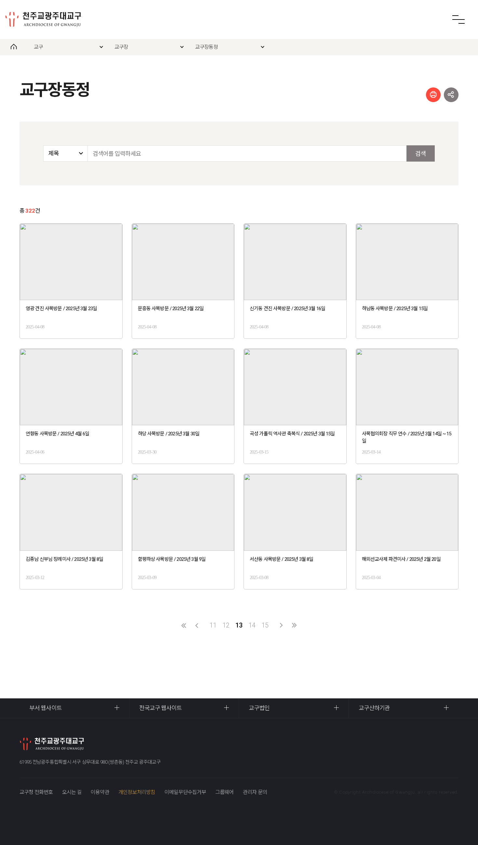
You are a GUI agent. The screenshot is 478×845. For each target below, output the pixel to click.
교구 (38, 47)
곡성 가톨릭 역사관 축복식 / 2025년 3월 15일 (292, 434)
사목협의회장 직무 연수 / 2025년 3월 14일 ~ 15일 (406, 437)
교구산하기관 (374, 708)
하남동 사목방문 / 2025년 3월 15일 (395, 308)
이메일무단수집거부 (185, 792)
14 (252, 625)
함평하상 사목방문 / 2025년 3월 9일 (172, 559)
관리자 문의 (255, 792)
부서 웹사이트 (45, 708)
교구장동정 (206, 47)
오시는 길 (72, 792)
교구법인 (259, 708)
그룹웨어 (224, 792)
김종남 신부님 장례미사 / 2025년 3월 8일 (64, 559)
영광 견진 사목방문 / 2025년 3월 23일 (61, 308)
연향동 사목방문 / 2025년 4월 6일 (57, 434)
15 (265, 625)
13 (239, 625)
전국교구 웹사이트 (160, 708)
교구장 (121, 47)
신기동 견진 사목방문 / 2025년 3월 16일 (287, 308)
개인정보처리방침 (136, 792)
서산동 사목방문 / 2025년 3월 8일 (281, 559)
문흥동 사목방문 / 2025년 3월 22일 (171, 308)
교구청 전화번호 (36, 792)
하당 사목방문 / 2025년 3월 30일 (169, 434)
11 (213, 625)
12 (226, 625)
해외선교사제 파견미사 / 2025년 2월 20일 (401, 559)
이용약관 (100, 792)
